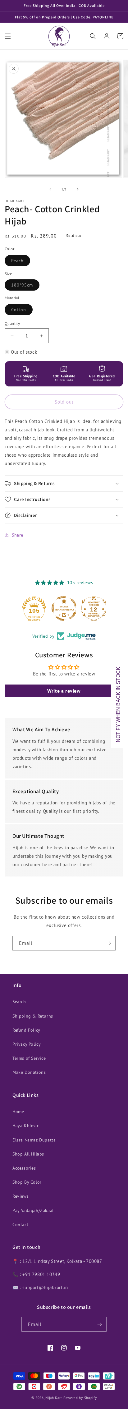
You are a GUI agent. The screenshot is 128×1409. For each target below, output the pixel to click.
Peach (20, 262)
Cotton (22, 311)
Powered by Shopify (80, 1398)
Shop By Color (27, 1182)
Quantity (12, 323)
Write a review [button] (63, 691)
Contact (20, 1224)
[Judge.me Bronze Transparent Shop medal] (64, 608)
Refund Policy (26, 1030)
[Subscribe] (108, 943)
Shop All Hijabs (28, 1154)
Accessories (24, 1168)
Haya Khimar (25, 1125)
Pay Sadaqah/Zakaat (33, 1210)
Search (19, 1001)
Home (18, 1111)
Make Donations (29, 1072)
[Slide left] (50, 189)
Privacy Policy (26, 1044)
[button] (8, 36)
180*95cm (25, 286)
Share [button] (17, 535)
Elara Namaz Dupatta (34, 1140)
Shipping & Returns (32, 1016)
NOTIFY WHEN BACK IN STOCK (118, 704)
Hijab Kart (53, 1398)
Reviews (20, 1196)
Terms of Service (29, 1058)
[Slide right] (78, 189)
